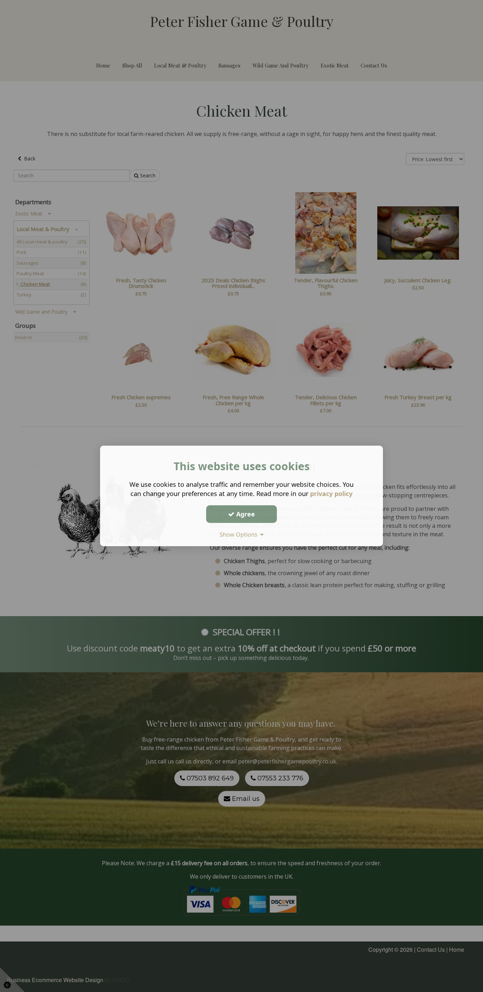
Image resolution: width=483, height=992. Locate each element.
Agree (244, 514)
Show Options (240, 534)
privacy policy (331, 493)
